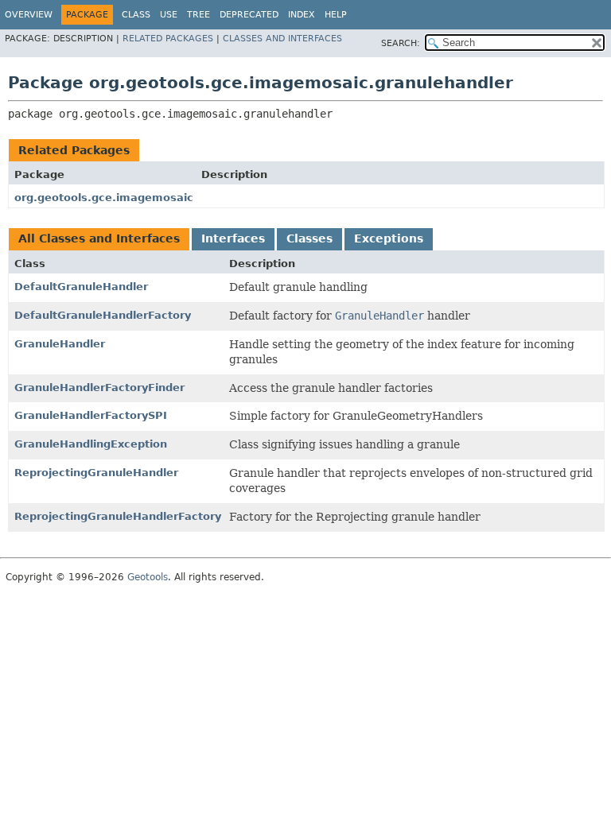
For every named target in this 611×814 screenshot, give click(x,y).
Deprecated (249, 15)
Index (301, 15)
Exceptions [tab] (388, 238)
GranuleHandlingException (90, 444)
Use (168, 15)
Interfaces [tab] (233, 238)
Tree (198, 15)
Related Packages (168, 38)
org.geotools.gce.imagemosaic (103, 198)
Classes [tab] (309, 238)
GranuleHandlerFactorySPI (90, 415)
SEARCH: (400, 43)
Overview (29, 15)
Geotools (147, 577)
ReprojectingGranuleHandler (96, 473)
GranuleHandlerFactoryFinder (99, 387)
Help (336, 15)
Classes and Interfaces (282, 38)
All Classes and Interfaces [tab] (99, 238)
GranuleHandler (59, 344)
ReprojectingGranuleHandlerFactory (117, 516)
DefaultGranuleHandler (81, 287)
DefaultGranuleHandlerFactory (102, 315)
